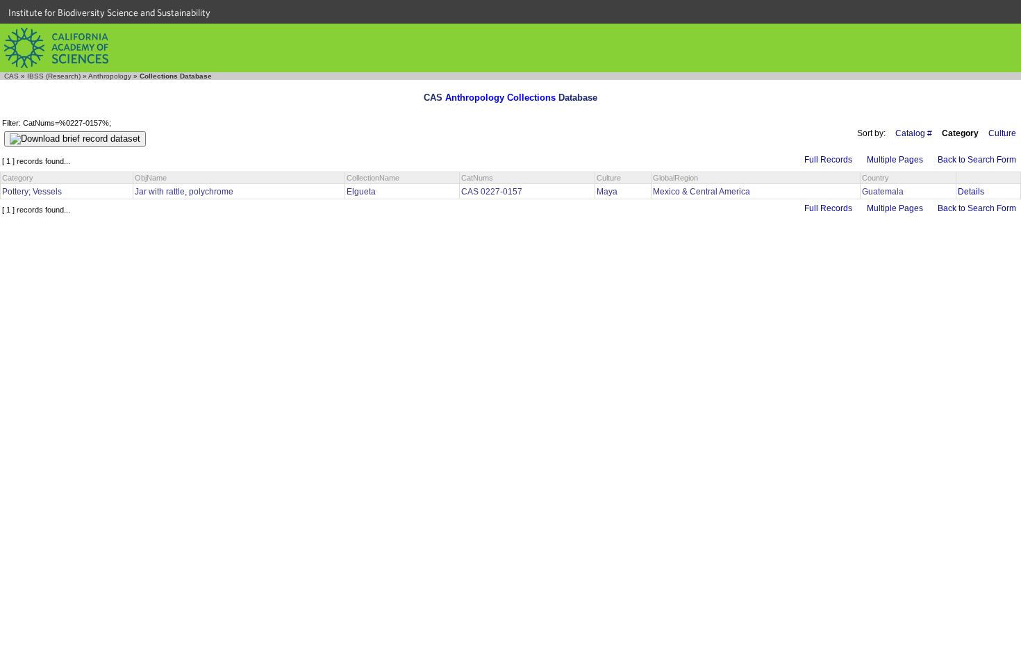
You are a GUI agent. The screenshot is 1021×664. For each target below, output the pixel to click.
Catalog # (913, 133)
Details (971, 192)
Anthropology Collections (500, 97)
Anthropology (109, 76)
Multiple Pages (895, 160)
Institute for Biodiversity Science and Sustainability (109, 12)
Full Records (828, 160)
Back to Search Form (977, 160)
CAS (11, 76)
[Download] (75, 139)
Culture (1002, 133)
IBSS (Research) (54, 76)
